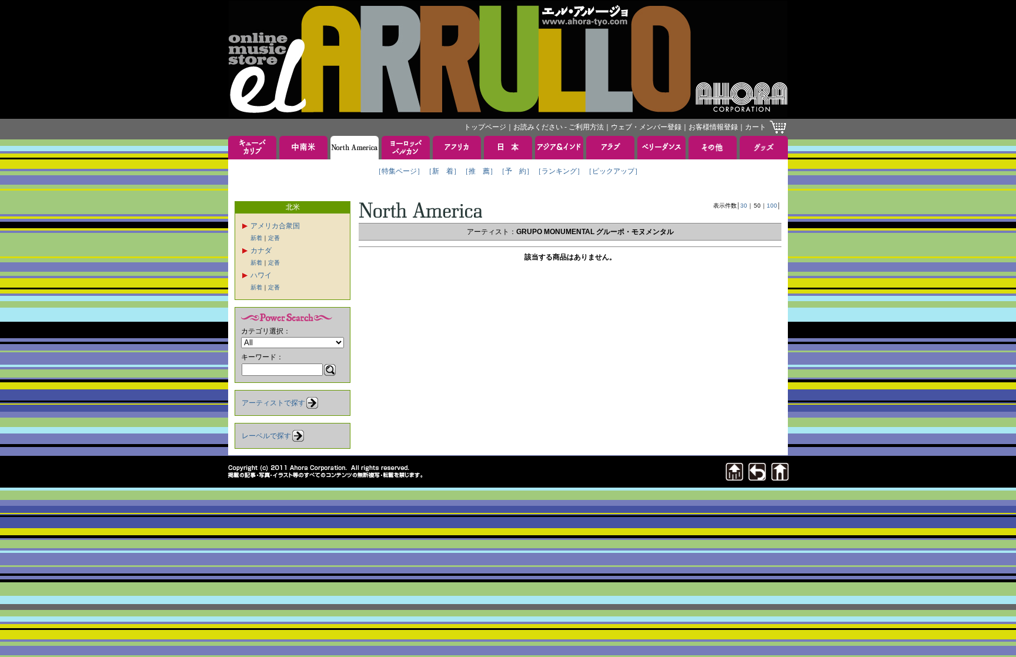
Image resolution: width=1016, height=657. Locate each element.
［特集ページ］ (399, 171)
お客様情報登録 (713, 127)
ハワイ (261, 275)
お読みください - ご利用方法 (558, 127)
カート (755, 127)
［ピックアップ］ (613, 171)
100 (772, 205)
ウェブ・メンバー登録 (646, 127)
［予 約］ (515, 171)
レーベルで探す (266, 436)
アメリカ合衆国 (275, 226)
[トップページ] (780, 477)
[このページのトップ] (734, 477)
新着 (256, 238)
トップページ (485, 127)
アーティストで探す (273, 403)
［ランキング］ (559, 171)
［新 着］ (442, 171)
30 (743, 205)
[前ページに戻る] (757, 477)
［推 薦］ (479, 171)
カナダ (261, 250)
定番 (274, 238)
